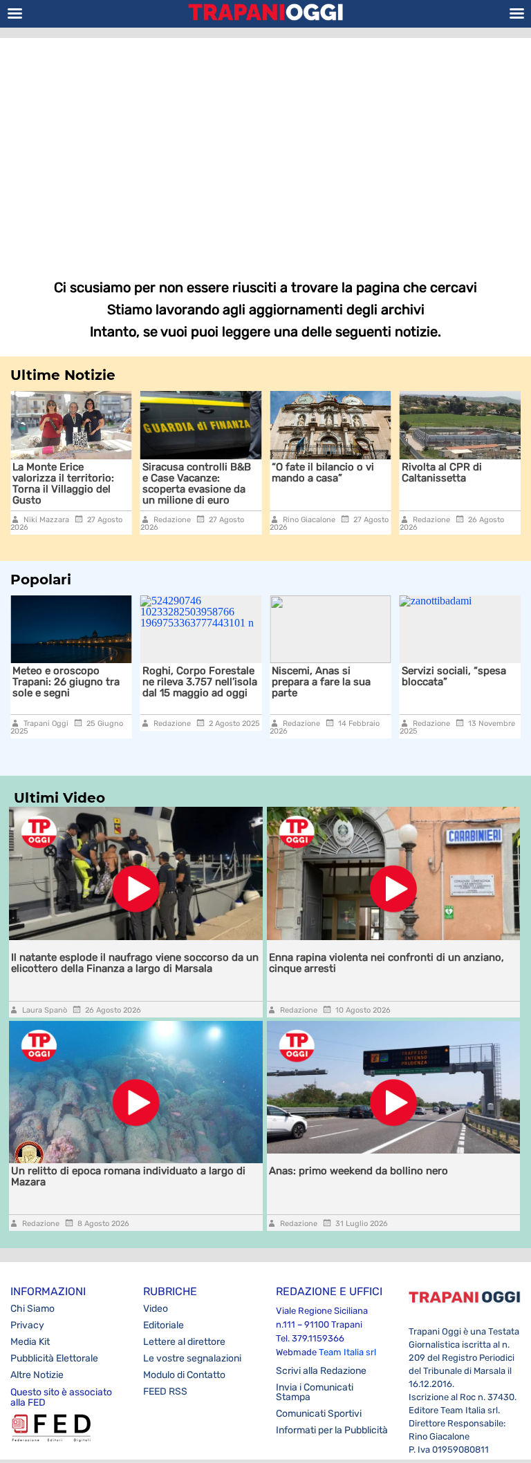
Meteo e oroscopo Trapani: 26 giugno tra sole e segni (66, 681)
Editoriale (163, 1325)
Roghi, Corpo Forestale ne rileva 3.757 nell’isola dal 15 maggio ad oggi (199, 681)
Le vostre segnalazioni (192, 1358)
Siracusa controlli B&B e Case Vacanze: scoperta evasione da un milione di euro (196, 483)
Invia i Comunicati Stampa (314, 1392)
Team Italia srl (347, 1352)
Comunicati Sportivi (319, 1413)
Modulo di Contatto (184, 1375)
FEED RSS (165, 1391)
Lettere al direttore (184, 1342)
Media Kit (30, 1342)
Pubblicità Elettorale (54, 1358)
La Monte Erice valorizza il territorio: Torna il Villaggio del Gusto (63, 483)
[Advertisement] (265, 148)
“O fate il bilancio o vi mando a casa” (323, 472)
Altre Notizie (37, 1375)
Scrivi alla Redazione (321, 1371)
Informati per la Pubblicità (332, 1430)
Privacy (27, 1325)
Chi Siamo (32, 1308)
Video (155, 1308)
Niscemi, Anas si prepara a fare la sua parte (321, 681)
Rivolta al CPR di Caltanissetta (442, 472)
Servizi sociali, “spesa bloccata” (454, 676)
